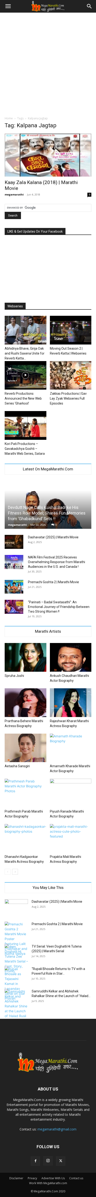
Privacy (32, 1178)
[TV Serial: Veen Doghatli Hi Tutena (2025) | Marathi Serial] (16, 958)
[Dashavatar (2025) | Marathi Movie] (14, 542)
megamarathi (14, 194)
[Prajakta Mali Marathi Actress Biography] (71, 838)
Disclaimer (16, 1178)
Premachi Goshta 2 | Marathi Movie (53, 582)
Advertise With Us (53, 1178)
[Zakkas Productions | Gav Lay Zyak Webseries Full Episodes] (71, 375)
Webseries (15, 306)
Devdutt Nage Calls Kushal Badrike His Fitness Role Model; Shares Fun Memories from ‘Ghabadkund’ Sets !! (47, 513)
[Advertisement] (48, 63)
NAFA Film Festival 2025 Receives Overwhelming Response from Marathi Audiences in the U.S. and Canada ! (56, 561)
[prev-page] (7, 872)
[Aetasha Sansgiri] (25, 748)
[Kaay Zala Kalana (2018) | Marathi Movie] (48, 155)
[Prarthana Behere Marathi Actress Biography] (25, 702)
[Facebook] (35, 1161)
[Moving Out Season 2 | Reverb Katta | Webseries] (71, 330)
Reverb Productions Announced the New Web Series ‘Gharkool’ (23, 398)
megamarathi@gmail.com (57, 1129)
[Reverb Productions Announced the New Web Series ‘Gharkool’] (25, 375)
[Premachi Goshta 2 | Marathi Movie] (14, 587)
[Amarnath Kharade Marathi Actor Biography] (71, 748)
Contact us (76, 1178)
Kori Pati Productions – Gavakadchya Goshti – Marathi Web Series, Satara (25, 448)
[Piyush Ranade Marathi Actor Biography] (71, 793)
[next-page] (15, 872)
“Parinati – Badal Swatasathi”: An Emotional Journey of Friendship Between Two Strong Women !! (58, 606)
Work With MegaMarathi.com (48, 1183)
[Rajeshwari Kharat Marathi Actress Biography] (71, 702)
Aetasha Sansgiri (17, 766)
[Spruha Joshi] (25, 657)
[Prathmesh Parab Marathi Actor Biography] (25, 793)
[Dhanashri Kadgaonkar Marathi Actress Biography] (25, 838)
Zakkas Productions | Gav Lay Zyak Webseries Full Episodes (68, 398)
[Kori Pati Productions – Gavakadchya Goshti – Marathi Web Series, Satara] (25, 425)
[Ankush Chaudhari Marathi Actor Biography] (71, 657)
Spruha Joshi (14, 676)
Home (9, 118)
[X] (60, 1161)
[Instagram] (48, 1160)
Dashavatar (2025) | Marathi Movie (53, 537)
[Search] (89, 6)
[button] (7, 6)
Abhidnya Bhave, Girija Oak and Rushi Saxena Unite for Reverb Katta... (25, 353)
